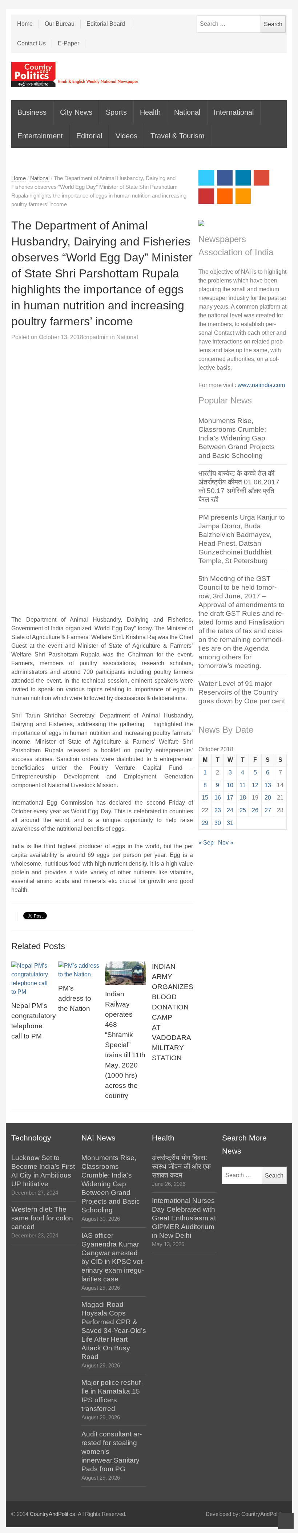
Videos (126, 136)
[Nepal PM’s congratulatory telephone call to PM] (32, 978)
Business (32, 112)
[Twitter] (206, 178)
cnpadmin (96, 337)
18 (242, 797)
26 (255, 810)
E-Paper (68, 43)
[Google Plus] (261, 178)
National (187, 112)
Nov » (225, 842)
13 (268, 785)
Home (25, 24)
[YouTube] (206, 196)
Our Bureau (59, 24)
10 (230, 785)
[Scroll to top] (286, 1521)
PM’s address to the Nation (74, 998)
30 (217, 823)
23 (217, 810)
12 (255, 785)
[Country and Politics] (75, 74)
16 (217, 797)
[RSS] (243, 196)
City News (76, 112)
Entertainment (40, 136)
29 (205, 823)
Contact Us (31, 43)
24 (230, 810)
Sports (116, 112)
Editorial (89, 136)
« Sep (206, 842)
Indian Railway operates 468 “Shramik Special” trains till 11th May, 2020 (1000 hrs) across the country (125, 1044)
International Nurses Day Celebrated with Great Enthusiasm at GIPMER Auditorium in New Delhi (184, 1218)
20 (268, 797)
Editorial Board (105, 24)
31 (230, 823)
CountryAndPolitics (52, 1514)
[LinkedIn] (243, 178)
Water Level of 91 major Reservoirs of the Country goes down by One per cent (241, 692)
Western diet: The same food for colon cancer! (42, 1218)
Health (150, 112)
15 (205, 797)
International (234, 112)
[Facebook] (225, 178)
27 (268, 810)
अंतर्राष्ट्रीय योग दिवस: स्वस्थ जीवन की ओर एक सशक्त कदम (181, 1166)
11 (242, 785)
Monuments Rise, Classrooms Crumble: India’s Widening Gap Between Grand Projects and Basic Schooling (236, 438)
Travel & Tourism (177, 136)
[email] (225, 196)
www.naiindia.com (261, 385)
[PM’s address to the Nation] (79, 970)
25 (242, 810)
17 (230, 797)
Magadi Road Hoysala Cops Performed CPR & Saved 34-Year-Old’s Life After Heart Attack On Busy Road (113, 1331)
